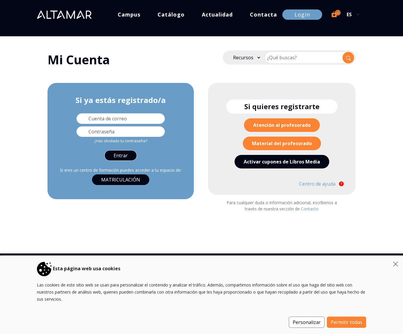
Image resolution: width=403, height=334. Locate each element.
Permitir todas (346, 322)
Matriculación (120, 179)
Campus (129, 14)
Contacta (263, 14)
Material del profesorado (282, 143)
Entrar (121, 155)
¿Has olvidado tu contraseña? (120, 140)
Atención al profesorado (282, 125)
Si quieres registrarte (282, 106)
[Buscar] (348, 57)
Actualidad (217, 14)
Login (302, 14)
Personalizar (307, 322)
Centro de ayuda (318, 184)
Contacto (310, 209)
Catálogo (171, 14)
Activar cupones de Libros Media (282, 161)
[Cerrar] (396, 264)
